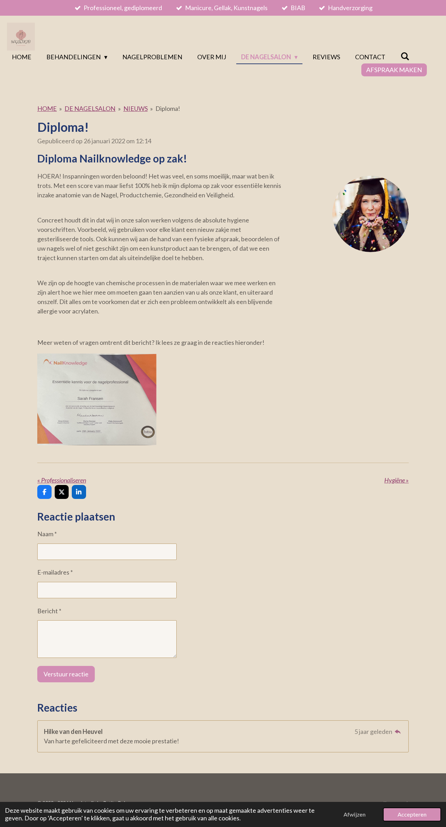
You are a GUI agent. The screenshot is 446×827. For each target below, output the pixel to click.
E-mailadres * (55, 572)
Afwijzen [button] (355, 814)
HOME (47, 108)
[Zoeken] (404, 56)
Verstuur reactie (66, 674)
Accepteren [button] (412, 814)
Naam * (47, 534)
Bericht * (49, 611)
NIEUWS (135, 108)
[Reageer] (397, 731)
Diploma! (167, 108)
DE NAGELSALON (89, 108)
